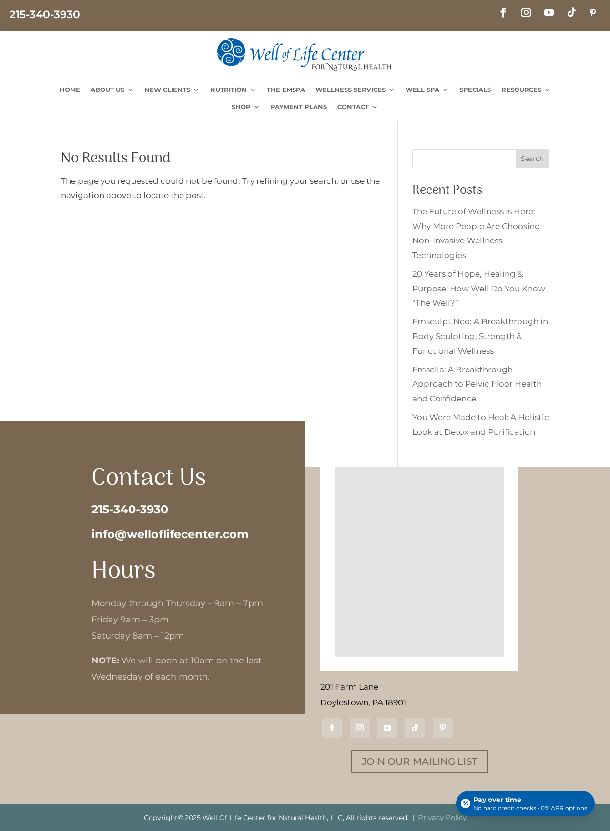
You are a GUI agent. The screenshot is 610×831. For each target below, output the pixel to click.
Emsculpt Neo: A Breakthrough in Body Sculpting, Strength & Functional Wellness (480, 336)
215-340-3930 (130, 509)
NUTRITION (228, 89)
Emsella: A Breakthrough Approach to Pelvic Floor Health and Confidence (477, 384)
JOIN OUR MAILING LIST (420, 761)
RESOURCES (521, 89)
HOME (70, 89)
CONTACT (353, 106)
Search (532, 158)
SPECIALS (475, 89)
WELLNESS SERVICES (350, 89)
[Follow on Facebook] (503, 12)
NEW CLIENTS (167, 89)
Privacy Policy (442, 817)
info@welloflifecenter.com (170, 534)
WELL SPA (422, 89)
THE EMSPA (286, 89)
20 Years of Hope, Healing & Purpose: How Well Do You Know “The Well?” (478, 288)
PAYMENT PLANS (299, 106)
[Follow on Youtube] (549, 12)
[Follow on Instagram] (526, 12)
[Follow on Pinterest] (592, 12)
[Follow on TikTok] (571, 12)
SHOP (241, 106)
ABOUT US (107, 89)
